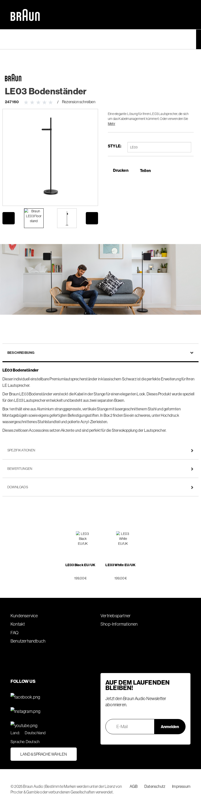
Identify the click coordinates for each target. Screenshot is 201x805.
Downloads (17, 487)
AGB (134, 786)
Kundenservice (24, 615)
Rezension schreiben (78, 101)
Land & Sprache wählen (43, 754)
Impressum (181, 786)
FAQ (15, 632)
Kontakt (18, 624)
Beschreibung (20, 352)
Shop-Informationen (119, 624)
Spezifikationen (21, 450)
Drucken (120, 170)
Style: (114, 146)
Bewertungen (19, 468)
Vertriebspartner (115, 615)
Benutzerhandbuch (28, 641)
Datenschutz (154, 786)
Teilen (145, 170)
